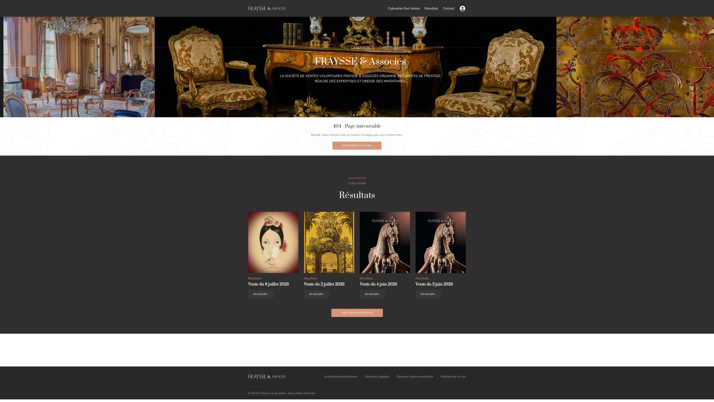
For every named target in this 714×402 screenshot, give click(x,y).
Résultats (431, 8)
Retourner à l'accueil (357, 145)
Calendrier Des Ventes (404, 8)
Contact (448, 8)
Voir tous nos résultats (357, 312)
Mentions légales (377, 376)
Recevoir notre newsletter (414, 376)
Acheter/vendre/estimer (340, 376)
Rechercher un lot (453, 376)
